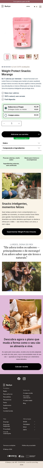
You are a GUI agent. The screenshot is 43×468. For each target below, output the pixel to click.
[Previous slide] (4, 33)
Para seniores (7, 400)
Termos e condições (9, 445)
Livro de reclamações (7, 432)
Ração (5, 391)
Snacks (5, 408)
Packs (5, 402)
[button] (21, 108)
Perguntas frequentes (6, 425)
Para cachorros (7, 394)
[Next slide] (39, 33)
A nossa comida (28, 393)
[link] (21, 231)
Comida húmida (8, 411)
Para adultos (7, 397)
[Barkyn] (6, 6)
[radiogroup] (21, 111)
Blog (24, 403)
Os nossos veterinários (26, 396)
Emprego (6, 422)
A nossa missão (27, 400)
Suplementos (7, 405)
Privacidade (6, 429)
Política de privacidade (29, 445)
